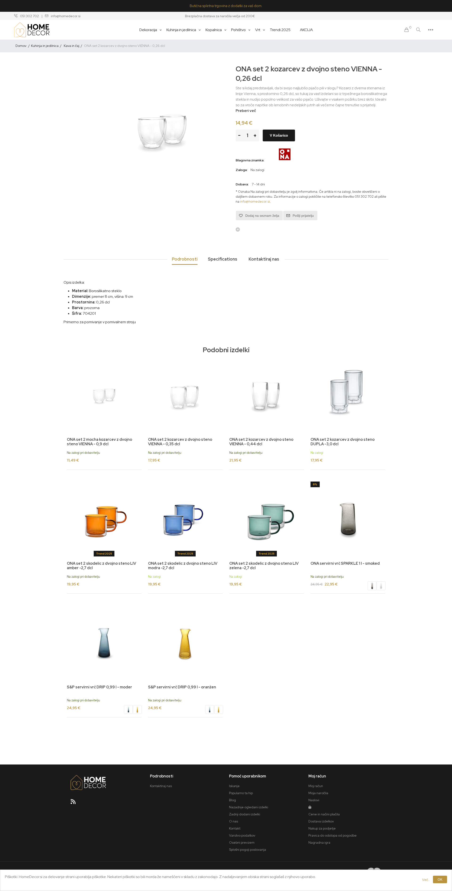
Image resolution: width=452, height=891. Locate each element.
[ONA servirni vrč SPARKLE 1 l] (381, 586)
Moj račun (315, 786)
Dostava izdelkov (321, 821)
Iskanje (234, 786)
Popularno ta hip (241, 793)
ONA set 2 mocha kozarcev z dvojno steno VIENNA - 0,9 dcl (99, 441)
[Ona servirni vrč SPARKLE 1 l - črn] (348, 519)
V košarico (279, 135)
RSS (75, 803)
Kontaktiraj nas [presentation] (264, 259)
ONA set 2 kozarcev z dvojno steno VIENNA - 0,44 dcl (261, 441)
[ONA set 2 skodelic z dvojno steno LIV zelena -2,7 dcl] (266, 519)
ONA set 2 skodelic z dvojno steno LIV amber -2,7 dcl (101, 565)
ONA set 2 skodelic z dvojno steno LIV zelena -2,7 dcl (264, 565)
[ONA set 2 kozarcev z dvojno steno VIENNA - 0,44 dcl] (266, 395)
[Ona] (285, 160)
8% (315, 484)
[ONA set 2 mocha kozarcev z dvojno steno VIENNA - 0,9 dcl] (104, 395)
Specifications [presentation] (222, 259)
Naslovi (313, 800)
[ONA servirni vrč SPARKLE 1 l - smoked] (372, 586)
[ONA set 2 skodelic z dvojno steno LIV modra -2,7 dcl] (185, 519)
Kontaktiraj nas (161, 786)
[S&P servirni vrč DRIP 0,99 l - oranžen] (137, 710)
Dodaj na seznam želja (262, 215)
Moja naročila (318, 793)
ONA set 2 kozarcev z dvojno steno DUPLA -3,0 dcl (343, 441)
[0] (406, 30)
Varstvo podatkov (242, 835)
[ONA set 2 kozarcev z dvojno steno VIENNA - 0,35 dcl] (185, 395)
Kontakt (234, 828)
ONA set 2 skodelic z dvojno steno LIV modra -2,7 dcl (182, 565)
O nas (233, 821)
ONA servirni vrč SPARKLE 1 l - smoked (345, 563)
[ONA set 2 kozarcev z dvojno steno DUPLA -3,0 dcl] (348, 395)
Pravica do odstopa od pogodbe (332, 835)
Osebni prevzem (241, 842)
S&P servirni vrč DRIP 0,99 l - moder (99, 687)
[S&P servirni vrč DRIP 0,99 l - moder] (104, 642)
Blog (232, 800)
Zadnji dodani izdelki (244, 814)
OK (440, 879)
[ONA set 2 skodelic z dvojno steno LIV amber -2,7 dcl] (104, 519)
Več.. (426, 880)
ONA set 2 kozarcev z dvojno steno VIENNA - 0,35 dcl (180, 441)
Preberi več (246, 110)
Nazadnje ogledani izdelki (248, 807)
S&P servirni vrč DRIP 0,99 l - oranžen (182, 687)
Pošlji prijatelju (303, 215)
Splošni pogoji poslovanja (247, 849)
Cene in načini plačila (324, 814)
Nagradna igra (319, 842)
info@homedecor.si (255, 201)
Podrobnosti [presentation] (185, 259)
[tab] (184, 259)
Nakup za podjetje (322, 828)
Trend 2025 (104, 554)
